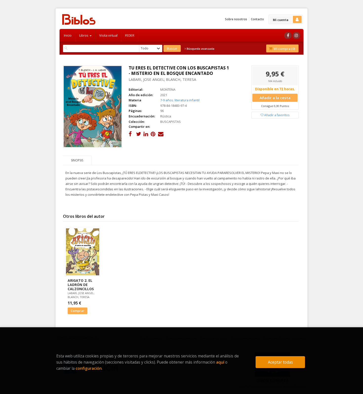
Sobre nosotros (236, 19)
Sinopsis (77, 160)
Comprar (77, 310)
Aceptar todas (280, 362)
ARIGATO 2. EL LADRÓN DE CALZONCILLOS (81, 284)
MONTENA (167, 89)
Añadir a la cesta (275, 97)
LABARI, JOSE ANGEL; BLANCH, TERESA (162, 79)
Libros (84, 35)
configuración (89, 368)
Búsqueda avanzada (200, 48)
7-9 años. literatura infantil (180, 100)
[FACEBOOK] (288, 35)
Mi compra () (284, 48)
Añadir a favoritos (276, 115)
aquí (220, 362)
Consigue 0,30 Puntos (275, 106)
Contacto (257, 19)
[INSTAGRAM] (296, 35)
